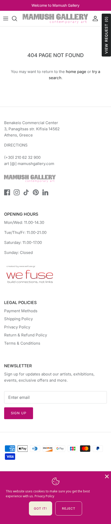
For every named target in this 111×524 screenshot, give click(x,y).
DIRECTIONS (16, 145)
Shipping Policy (18, 318)
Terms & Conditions (22, 343)
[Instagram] (17, 192)
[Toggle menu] (5, 18)
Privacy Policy (17, 327)
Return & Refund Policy (25, 335)
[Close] (106, 476)
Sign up (18, 413)
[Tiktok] (26, 192)
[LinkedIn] (45, 192)
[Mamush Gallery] (55, 18)
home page (76, 71)
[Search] (17, 18)
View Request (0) (106, 35)
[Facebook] (7, 192)
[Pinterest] (36, 192)
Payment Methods (20, 310)
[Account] (94, 18)
